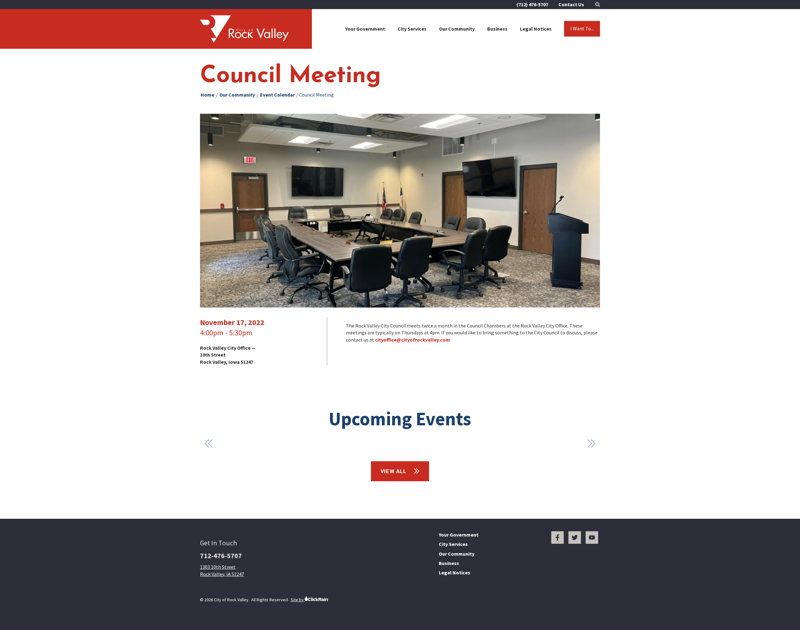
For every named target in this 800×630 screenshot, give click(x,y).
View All (394, 471)
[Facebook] (557, 537)
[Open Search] (597, 4)
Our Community (457, 29)
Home (207, 95)
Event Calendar (277, 95)
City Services (412, 29)
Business (497, 29)
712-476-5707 (221, 555)
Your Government (365, 29)
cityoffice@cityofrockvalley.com (412, 340)
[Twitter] (574, 537)
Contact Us (571, 4)
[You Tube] (592, 537)
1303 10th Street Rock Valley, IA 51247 (222, 570)
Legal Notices (536, 29)
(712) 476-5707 (532, 4)
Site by (298, 599)
